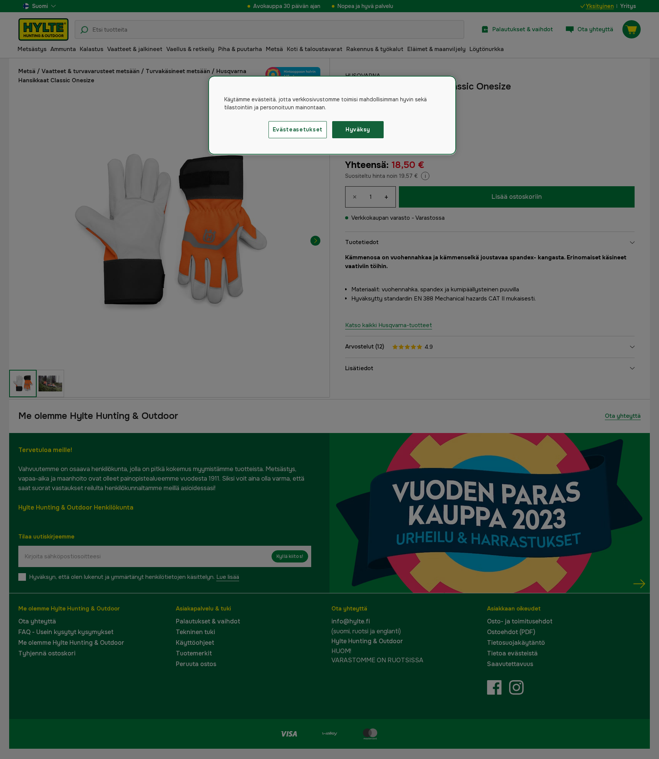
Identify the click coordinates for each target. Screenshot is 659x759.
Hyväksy (358, 129)
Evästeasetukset (298, 129)
